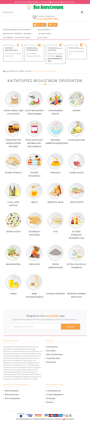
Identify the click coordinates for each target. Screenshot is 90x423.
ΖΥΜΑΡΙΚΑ (55, 172)
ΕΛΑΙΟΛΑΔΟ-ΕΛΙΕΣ (76, 140)
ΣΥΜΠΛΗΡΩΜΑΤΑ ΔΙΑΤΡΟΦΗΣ (17, 30)
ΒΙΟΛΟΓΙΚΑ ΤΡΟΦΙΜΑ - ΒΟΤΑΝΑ (17, 33)
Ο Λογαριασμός (21, 2)
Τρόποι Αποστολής (12, 394)
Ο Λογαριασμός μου (54, 391)
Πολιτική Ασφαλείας (12, 398)
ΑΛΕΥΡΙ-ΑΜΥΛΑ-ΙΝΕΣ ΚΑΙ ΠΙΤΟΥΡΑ (13, 112)
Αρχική (31, 2)
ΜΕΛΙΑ (34, 202)
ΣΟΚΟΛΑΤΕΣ (34, 264)
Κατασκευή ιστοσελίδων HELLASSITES (60, 419)
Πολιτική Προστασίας (55, 354)
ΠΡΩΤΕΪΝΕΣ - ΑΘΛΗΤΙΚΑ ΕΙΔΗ (16, 37)
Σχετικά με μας (52, 347)
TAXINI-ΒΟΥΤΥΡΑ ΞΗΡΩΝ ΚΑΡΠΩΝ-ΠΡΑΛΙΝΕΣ (13, 143)
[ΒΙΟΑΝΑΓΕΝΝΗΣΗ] (45, 9)
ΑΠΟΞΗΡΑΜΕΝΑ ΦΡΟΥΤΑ (55, 112)
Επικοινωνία (55, 2)
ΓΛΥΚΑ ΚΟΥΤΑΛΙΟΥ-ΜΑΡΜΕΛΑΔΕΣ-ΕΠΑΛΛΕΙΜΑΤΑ (34, 143)
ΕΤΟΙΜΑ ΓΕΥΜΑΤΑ (13, 172)
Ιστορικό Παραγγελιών (55, 394)
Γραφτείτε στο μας (45, 315)
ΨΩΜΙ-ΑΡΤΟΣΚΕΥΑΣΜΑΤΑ (34, 295)
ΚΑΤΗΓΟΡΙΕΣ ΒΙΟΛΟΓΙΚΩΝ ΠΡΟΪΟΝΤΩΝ (44, 71)
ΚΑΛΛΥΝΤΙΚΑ (44, 30)
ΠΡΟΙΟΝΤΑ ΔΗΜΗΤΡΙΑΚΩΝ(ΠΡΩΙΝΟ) (56, 141)
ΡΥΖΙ (55, 231)
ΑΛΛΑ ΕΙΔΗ (42, 37)
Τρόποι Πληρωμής (12, 391)
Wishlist (50, 402)
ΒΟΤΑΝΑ (76, 110)
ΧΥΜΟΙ (13, 293)
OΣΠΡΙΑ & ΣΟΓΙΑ (13, 231)
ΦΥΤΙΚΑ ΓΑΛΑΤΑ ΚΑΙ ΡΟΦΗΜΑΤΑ (76, 266)
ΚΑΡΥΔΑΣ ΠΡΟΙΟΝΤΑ (55, 293)
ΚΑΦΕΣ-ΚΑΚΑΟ (77, 172)
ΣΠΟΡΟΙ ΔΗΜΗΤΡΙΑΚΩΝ (55, 266)
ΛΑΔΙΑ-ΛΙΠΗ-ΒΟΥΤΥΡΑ (13, 204)
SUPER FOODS (45, 33)
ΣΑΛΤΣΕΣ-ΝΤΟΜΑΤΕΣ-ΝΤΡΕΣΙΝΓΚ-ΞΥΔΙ (76, 234)
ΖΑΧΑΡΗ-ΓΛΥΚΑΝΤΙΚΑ (34, 174)
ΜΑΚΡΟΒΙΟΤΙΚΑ (13, 264)
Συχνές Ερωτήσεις (69, 2)
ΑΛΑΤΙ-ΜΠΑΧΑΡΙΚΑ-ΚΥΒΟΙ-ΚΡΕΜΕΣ (34, 112)
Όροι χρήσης (51, 351)
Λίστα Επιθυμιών (42, 2)
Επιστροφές (51, 398)
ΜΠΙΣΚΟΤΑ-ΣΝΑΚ (55, 202)
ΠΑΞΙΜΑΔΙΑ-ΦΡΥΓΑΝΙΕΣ (34, 233)
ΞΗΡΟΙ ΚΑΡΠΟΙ (76, 202)
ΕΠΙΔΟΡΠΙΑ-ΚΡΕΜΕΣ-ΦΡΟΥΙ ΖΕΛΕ (76, 295)
